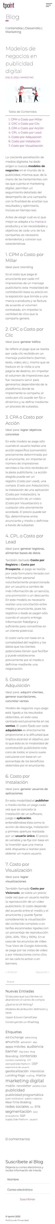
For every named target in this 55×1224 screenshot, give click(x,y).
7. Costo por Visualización (26, 145)
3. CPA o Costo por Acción (26, 128)
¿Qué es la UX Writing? (19, 1004)
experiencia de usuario (17, 1067)
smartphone (12, 1116)
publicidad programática (24, 1095)
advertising (31, 1037)
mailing (30, 1075)
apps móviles (16, 1046)
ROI (31, 1107)
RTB (37, 1106)
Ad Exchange (15, 1037)
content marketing (16, 1060)
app (35, 1042)
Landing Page (15, 1075)
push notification (15, 1098)
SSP (22, 1115)
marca (39, 221)
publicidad (15, 1090)
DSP (35, 1063)
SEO (35, 1112)
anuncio (12, 1042)
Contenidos (14, 28)
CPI (29, 1060)
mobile (10, 1085)
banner (12, 1051)
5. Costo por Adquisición (25, 137)
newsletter (23, 1085)
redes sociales (17, 1106)
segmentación (19, 1111)
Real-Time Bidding (18, 1102)
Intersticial (37, 1071)
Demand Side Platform (18, 1063)
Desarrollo (33, 28)
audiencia (35, 1046)
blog (32, 1051)
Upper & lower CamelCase (21, 1017)
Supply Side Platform (17, 1119)
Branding (12, 1056)
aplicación (26, 1042)
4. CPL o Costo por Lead (25, 132)
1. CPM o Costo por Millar (25, 119)
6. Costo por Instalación (24, 141)
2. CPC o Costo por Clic (24, 123)
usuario (33, 1119)
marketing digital (25, 1080)
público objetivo (33, 1098)
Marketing (13, 32)
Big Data (24, 1051)
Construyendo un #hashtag (22, 1022)
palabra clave (39, 1086)
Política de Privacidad (17, 1220)
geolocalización (17, 1071)
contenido (28, 1056)
